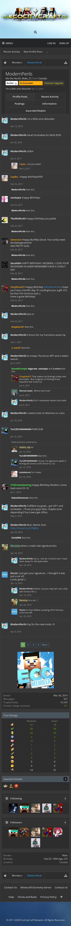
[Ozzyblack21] (57, 808)
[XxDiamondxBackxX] (24, 808)
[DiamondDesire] (13, 808)
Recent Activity (12, 51)
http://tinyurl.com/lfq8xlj (24, 528)
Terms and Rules (27, 897)
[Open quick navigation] (65, 62)
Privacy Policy (48, 897)
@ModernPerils (52, 287)
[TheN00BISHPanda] (46, 808)
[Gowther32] (57, 832)
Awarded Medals (36, 110)
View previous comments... (24, 442)
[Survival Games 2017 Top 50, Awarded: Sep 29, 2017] (11, 786)
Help (11, 897)
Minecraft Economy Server (35, 887)
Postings (19, 103)
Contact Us (10, 887)
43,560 (64, 702)
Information (49, 103)
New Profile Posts (33, 51)
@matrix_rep (48, 463)
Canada (63, 862)
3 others (57, 368)
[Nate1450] (35, 808)
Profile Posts (20, 96)
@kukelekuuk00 (34, 463)
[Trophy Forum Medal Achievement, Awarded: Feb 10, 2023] (16, 786)
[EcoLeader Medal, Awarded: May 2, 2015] (5, 786)
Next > (45, 644)
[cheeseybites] (24, 832)
